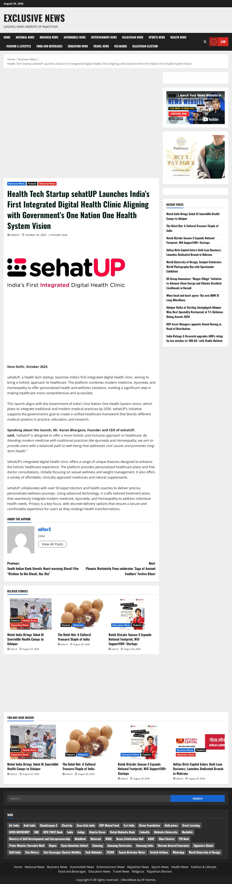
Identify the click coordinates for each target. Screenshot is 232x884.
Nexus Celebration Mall (129, 839)
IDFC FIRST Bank (53, 832)
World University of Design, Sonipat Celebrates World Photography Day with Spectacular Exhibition (193, 266)
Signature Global (203, 845)
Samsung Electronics (119, 845)
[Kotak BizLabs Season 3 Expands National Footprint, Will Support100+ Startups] (132, 614)
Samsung (97, 845)
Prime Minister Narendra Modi (26, 845)
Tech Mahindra (93, 852)
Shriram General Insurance (173, 845)
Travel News (101, 46)
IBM (36, 832)
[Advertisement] (81, 99)
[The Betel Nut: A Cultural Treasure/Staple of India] (81, 614)
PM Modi (184, 839)
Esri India (129, 825)
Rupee (53, 845)
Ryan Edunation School (74, 845)
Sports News (157, 37)
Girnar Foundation (149, 825)
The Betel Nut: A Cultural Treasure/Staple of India (74, 636)
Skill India (15, 852)
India (70, 832)
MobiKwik (80, 839)
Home (7, 37)
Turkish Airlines (159, 852)
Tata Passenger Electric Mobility (62, 852)
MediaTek (187, 832)
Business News (49, 37)
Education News (78, 46)
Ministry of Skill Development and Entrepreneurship (39, 839)
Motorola (95, 839)
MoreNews (129, 880)
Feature (32, 183)
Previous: (43, 568)
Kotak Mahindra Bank (122, 832)
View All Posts (52, 544)
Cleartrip (67, 825)
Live (223, 41)
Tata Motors (32, 852)
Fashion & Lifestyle (18, 46)
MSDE (108, 839)
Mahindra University (165, 832)
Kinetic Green (97, 832)
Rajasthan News (132, 37)
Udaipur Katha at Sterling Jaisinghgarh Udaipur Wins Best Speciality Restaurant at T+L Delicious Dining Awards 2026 (194, 312)
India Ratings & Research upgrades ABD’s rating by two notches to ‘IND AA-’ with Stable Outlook (194, 338)
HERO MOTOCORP (19, 832)
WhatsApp (178, 852)
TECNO (110, 852)
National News (25, 37)
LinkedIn (144, 832)
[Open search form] (205, 41)
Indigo (81, 832)
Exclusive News (34, 17)
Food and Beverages (49, 46)
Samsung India (144, 845)
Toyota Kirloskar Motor (132, 852)
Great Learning (191, 825)
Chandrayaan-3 (48, 825)
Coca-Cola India (86, 825)
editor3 (15, 235)
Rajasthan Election (145, 46)
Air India (14, 825)
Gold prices (171, 825)
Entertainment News (104, 37)
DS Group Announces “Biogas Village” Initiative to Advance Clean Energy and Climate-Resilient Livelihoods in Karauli (194, 283)
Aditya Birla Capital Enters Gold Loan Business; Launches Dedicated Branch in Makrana (193, 252)
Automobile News (75, 37)
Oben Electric (166, 839)
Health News (178, 37)
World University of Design (204, 852)
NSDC (151, 839)
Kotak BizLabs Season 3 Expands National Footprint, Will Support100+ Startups (130, 639)
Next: (121, 568)
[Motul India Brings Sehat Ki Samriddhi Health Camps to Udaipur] (30, 614)
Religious (120, 46)
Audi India (29, 825)
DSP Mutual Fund (109, 825)
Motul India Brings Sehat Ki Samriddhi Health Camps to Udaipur (25, 639)
